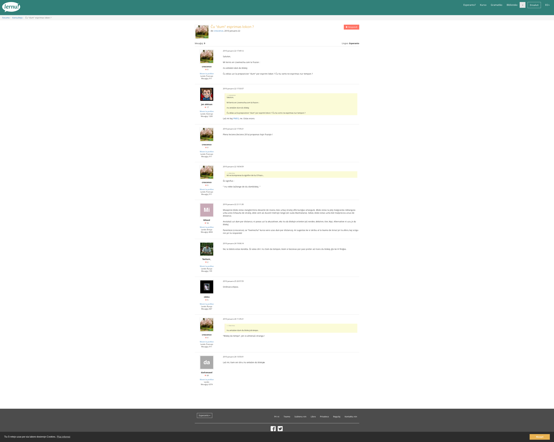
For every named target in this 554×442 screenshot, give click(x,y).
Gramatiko (496, 4)
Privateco (324, 416)
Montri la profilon (207, 73)
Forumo (6, 17)
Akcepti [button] (539, 437)
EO (546, 4)
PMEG (236, 118)
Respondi (352, 27)
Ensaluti (534, 5)
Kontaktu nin (351, 416)
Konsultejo (17, 17)
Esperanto (204, 415)
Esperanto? (469, 4)
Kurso (483, 4)
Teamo (287, 416)
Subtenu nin (300, 416)
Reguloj (336, 416)
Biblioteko (512, 4)
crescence (218, 30)
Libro (313, 416)
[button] (522, 5)
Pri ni (276, 416)
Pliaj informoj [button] (63, 437)
